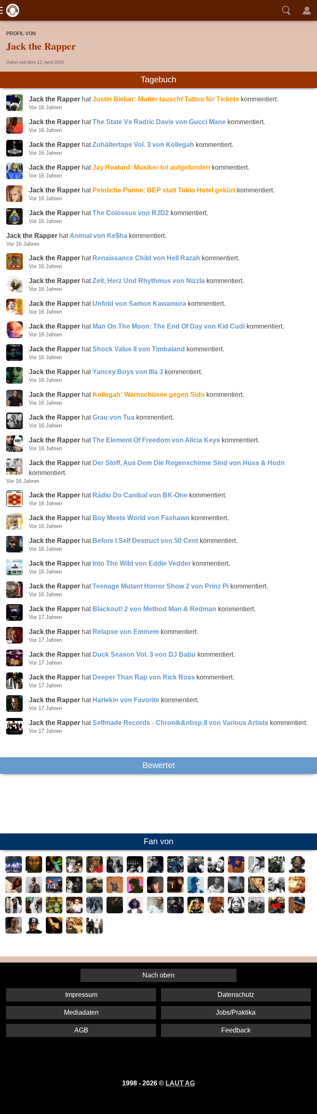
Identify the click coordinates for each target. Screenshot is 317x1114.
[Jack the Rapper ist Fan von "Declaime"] (135, 911)
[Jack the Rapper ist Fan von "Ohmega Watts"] (13, 911)
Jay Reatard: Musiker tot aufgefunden (151, 167)
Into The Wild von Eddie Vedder (141, 563)
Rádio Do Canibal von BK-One (139, 495)
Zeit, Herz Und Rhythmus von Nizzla (148, 280)
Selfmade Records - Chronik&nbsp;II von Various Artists (180, 722)
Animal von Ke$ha (98, 235)
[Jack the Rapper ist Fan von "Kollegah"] (216, 890)
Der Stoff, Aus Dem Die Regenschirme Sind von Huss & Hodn (188, 462)
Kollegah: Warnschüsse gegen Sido (148, 394)
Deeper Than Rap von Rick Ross (143, 677)
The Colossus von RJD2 (130, 212)
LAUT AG (180, 1083)
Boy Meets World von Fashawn (140, 517)
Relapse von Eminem (125, 631)
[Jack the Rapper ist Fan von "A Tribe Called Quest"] (216, 870)
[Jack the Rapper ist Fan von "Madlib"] (236, 890)
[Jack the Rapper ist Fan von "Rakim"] (236, 911)
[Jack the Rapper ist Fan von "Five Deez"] (54, 911)
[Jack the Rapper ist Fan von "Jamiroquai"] (54, 870)
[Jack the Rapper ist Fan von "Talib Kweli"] (34, 890)
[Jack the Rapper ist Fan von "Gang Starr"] (276, 870)
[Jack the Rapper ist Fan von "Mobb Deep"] (74, 890)
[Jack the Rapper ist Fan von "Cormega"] (155, 870)
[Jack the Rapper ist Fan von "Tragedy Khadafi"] (54, 931)
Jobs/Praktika (235, 1012)
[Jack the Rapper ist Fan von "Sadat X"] (216, 911)
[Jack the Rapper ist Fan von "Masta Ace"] (155, 890)
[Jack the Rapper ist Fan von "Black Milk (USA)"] (13, 931)
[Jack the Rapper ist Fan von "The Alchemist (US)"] (74, 911)
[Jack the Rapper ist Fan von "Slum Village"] (74, 931)
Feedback (236, 1030)
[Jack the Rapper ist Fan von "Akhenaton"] (155, 911)
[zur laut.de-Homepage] (10, 10)
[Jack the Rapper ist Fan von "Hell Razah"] (94, 911)
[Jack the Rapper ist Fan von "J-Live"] (94, 870)
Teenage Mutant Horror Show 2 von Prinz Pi (160, 586)
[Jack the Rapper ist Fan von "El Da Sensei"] (276, 911)
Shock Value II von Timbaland (138, 349)
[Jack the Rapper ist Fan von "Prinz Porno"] (94, 890)
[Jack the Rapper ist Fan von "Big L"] (175, 890)
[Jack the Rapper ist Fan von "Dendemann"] (114, 890)
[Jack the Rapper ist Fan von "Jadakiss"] (256, 870)
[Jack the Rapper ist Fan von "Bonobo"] (195, 890)
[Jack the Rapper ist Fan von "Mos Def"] (34, 870)
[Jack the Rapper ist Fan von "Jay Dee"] (297, 911)
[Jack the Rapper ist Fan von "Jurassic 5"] (13, 870)
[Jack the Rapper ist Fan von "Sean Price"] (34, 931)
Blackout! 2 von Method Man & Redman (154, 608)
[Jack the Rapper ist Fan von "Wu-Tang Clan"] (54, 890)
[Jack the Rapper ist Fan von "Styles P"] (175, 911)
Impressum (81, 994)
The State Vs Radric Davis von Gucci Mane (159, 121)
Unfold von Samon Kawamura (139, 303)
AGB (81, 1030)
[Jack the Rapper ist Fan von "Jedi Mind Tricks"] (175, 870)
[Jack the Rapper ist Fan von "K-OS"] (297, 870)
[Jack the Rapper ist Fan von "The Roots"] (94, 931)
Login (306, 10)
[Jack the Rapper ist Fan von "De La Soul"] (236, 870)
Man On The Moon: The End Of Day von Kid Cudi (168, 326)
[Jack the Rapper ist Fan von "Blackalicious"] (114, 870)
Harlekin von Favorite (125, 699)
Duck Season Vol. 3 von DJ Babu (144, 654)
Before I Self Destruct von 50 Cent (145, 540)
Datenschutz (236, 994)
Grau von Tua (113, 417)
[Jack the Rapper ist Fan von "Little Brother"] (74, 870)
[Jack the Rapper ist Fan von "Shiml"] (135, 890)
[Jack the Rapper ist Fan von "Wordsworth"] (256, 890)
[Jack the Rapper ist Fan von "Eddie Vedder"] (297, 890)
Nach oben (158, 975)
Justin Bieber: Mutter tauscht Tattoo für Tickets (165, 99)
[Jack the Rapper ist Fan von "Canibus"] (195, 911)
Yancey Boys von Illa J (127, 371)
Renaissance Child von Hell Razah (146, 258)
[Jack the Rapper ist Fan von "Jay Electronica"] (114, 911)
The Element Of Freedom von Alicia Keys (156, 440)
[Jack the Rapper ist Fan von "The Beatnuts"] (135, 870)
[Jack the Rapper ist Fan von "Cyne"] (256, 911)
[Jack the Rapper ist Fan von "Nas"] (13, 890)
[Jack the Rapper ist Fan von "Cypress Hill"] (195, 870)
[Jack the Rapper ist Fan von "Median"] (34, 911)
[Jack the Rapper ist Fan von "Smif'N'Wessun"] (276, 890)
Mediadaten (81, 1012)
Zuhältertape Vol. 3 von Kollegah (143, 144)
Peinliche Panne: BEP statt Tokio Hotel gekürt (163, 190)
